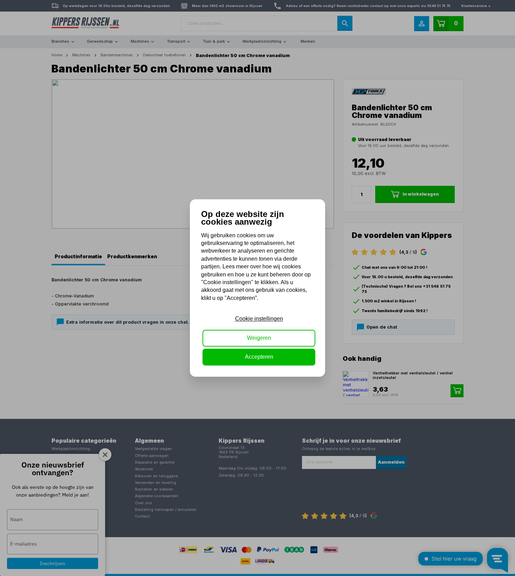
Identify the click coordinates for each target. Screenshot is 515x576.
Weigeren (259, 338)
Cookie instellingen (259, 319)
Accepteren (259, 357)
